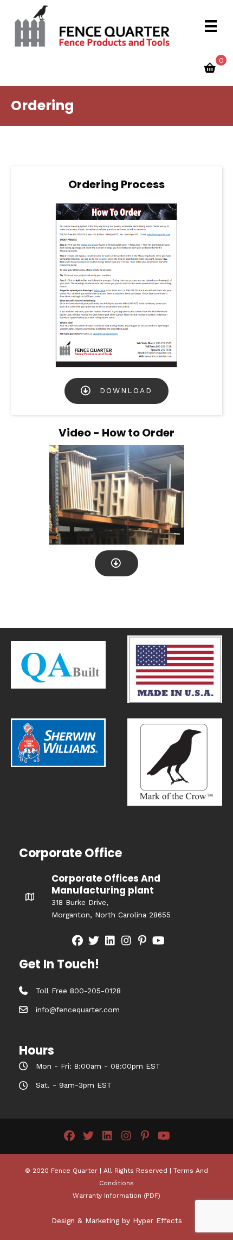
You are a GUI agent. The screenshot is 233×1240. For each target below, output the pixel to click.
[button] (116, 391)
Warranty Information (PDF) (116, 1195)
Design (63, 1220)
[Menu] (210, 26)
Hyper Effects (157, 1220)
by (126, 1220)
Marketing (102, 1220)
